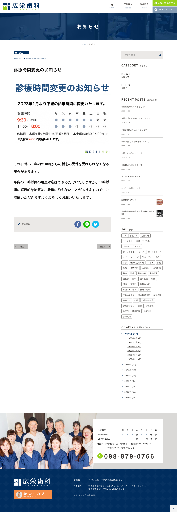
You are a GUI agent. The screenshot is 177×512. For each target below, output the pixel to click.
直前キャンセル (129, 289)
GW (124, 235)
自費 (136, 300)
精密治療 (157, 295)
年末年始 (134, 268)
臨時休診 (127, 300)
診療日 (126, 311)
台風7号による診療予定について (135, 142)
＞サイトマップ (80, 495)
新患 (125, 273)
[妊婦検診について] (160, 202)
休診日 (150, 262)
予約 (157, 257)
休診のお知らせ (137, 262)
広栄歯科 (28, 58)
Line (86, 224)
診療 (140, 306)
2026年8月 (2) (134, 338)
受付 (159, 262)
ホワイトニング (154, 252)
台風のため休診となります (132, 153)
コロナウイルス (143, 241)
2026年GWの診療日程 (130, 176)
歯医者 (34, 58)
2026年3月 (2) (134, 355)
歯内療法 (153, 273)
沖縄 (153, 279)
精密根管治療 (144, 295)
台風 (125, 268)
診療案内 (127, 316)
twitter (95, 224)
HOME (84, 44)
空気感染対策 (129, 295)
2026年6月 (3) (134, 346)
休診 (125, 262)
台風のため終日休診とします (133, 107)
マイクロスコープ (130, 257)
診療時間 (43, 58)
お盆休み (134, 235)
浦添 (38, 58)
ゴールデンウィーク (131, 246)
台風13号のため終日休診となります (136, 118)
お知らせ (145, 235)
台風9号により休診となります (134, 130)
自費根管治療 (147, 300)
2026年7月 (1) (134, 342)
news (20, 53)
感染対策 (157, 268)
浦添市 (133, 284)
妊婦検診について (129, 200)
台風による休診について (131, 165)
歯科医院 (144, 279)
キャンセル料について (130, 188)
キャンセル (128, 241)
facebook (77, 224)
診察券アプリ (129, 306)
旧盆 (132, 273)
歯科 (134, 279)
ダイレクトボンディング (133, 252)
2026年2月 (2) (134, 359)
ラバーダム (147, 257)
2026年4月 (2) (134, 351)
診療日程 (136, 311)
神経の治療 (145, 289)
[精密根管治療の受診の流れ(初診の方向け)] (160, 213)
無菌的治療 (145, 284)
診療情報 (149, 306)
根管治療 (142, 273)
